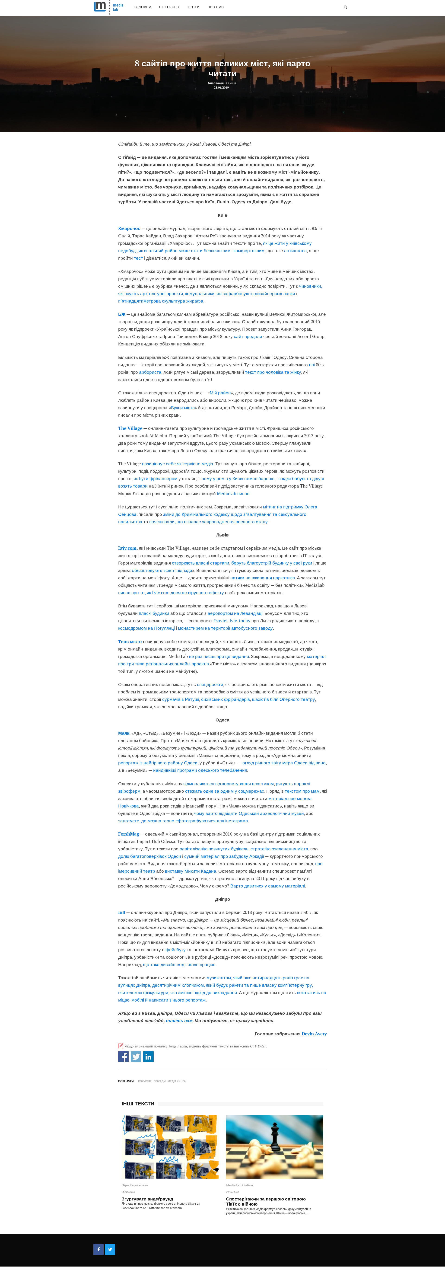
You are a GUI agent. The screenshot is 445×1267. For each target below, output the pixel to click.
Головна (142, 7)
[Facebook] (98, 1249)
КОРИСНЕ (145, 1081)
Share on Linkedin (148, 1056)
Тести (193, 7)
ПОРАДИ (160, 1081)
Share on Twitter (136, 1056)
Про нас (215, 7)
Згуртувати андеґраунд (147, 1199)
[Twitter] (110, 1249)
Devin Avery (314, 1034)
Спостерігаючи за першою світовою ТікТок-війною (266, 1201)
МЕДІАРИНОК (177, 1081)
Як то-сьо (169, 7)
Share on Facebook (123, 1056)
